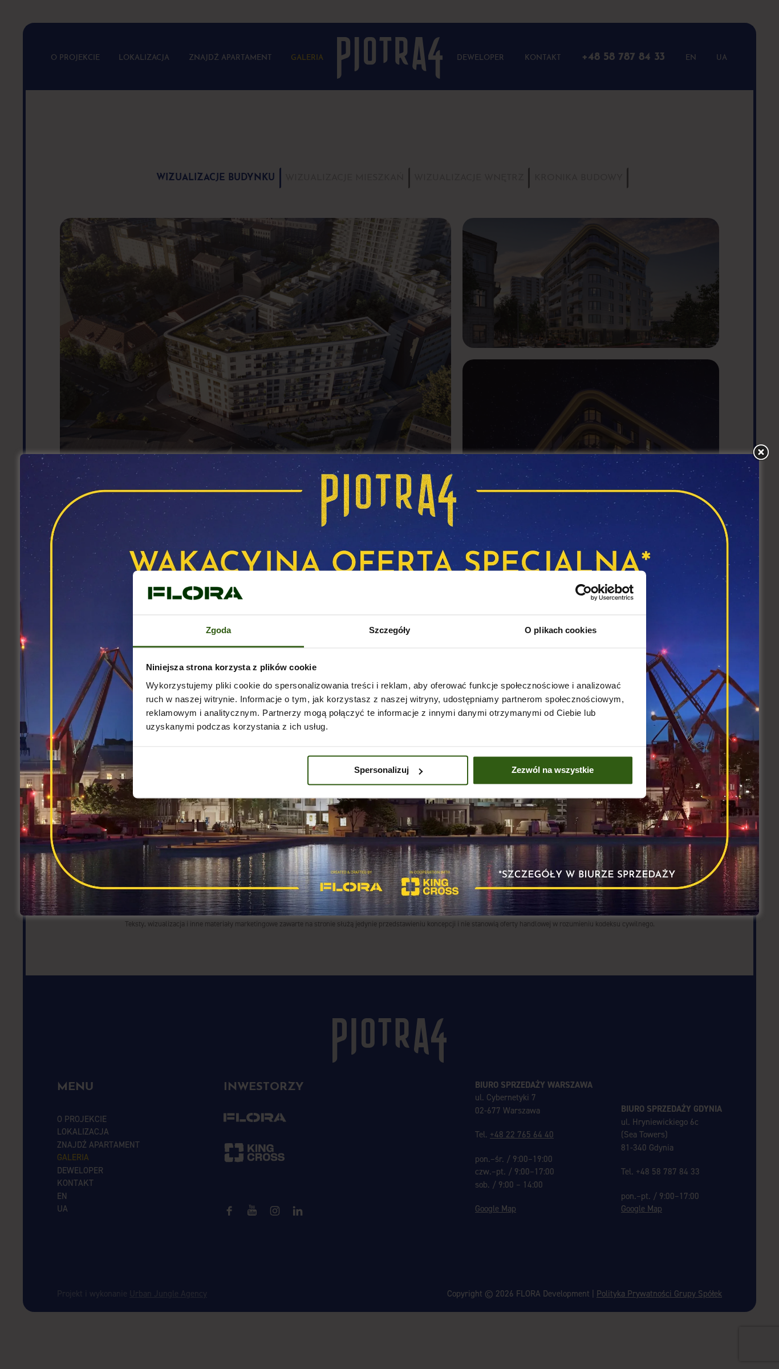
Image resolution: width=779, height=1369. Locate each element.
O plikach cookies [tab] (561, 630)
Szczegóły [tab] (390, 630)
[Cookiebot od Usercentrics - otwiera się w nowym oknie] (584, 592)
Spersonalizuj (381, 770)
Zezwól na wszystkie (553, 770)
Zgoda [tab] (219, 630)
